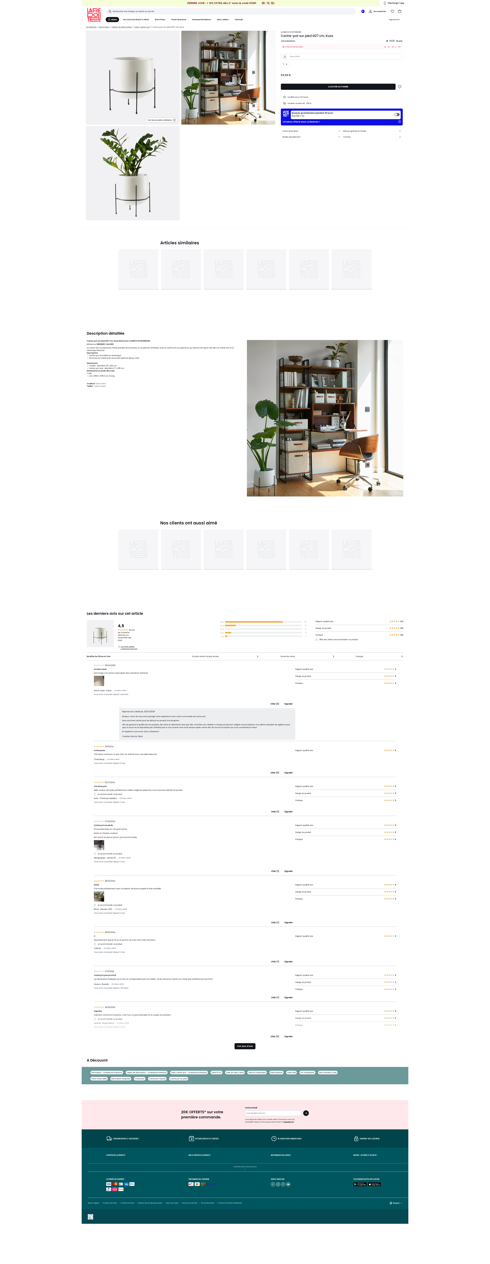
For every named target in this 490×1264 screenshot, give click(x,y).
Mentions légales (93, 1203)
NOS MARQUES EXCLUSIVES (280, 1155)
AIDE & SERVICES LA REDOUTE (199, 1155)
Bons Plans (160, 19)
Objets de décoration (122, 27)
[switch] (346, 115)
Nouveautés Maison (201, 19)
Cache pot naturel (157, 1078)
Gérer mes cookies (172, 1203)
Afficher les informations (245, 1166)
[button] (400, 11)
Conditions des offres (110, 1203)
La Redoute (91, 27)
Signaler (288, 703)
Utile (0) (275, 703)
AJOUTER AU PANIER (338, 86)
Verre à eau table (99, 1078)
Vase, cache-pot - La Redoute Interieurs (189, 1072)
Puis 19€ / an (312, 114)
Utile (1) (275, 811)
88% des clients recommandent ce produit (338, 639)
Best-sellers (223, 19)
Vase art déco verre (235, 1072)
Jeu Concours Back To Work (136, 19)
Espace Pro (394, 19)
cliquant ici (288, 1122)
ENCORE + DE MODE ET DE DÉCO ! (365, 1155)
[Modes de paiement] (339, 136)
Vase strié (291, 1072)
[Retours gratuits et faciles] (400, 131)
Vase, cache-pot (142, 27)
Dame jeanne (276, 1072)
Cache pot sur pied (178, 1078)
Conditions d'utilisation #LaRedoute (230, 1203)
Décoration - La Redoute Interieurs (106, 1072)
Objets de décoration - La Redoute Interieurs (147, 1072)
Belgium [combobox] (396, 1203)
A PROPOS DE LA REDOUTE (115, 1155)
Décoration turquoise (120, 1078)
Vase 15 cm (217, 1072)
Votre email (251, 1107)
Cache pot (139, 1078)
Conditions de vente (127, 1203)
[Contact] (400, 136)
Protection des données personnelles (150, 1203)
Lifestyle (239, 19)
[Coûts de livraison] (339, 131)
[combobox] (225, 656)
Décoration (104, 27)
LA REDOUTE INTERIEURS (291, 32)
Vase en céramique (257, 1072)
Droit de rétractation (208, 1203)
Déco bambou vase (328, 1072)
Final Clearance (178, 19)
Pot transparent (307, 1072)
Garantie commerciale (190, 1203)
